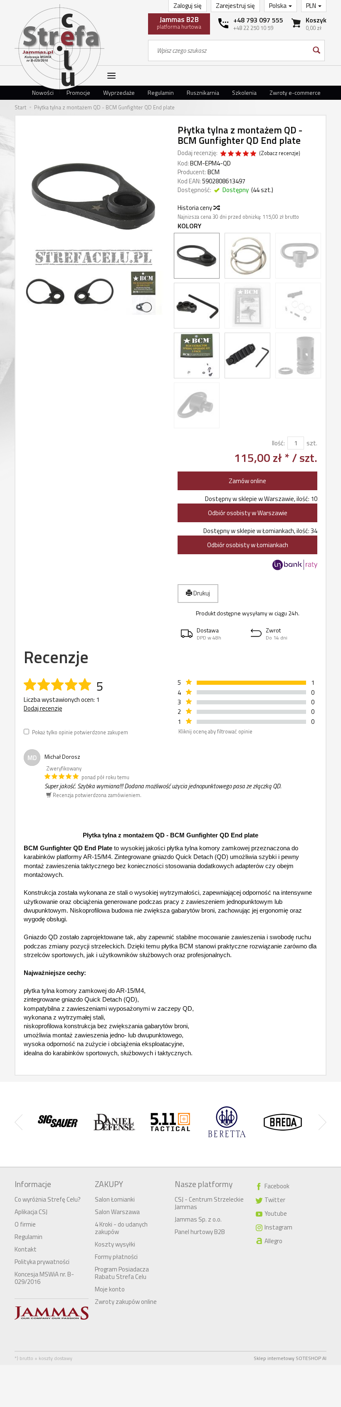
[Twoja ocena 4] (246, 154)
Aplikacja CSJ (31, 1212)
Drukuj (201, 593)
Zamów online (247, 481)
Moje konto (110, 1289)
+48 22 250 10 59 (253, 28)
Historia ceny (195, 207)
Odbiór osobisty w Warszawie (247, 513)
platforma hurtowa (179, 22)
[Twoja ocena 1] (223, 154)
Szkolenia (244, 92)
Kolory (189, 226)
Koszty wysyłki (115, 1244)
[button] (212, 633)
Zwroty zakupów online (126, 1301)
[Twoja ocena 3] (238, 154)
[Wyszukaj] (315, 50)
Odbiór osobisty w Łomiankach (247, 545)
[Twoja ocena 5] (253, 154)
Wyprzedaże (119, 92)
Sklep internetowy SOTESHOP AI (290, 1358)
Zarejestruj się (235, 5)
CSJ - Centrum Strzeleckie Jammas (209, 1203)
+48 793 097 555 (258, 20)
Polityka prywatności (42, 1261)
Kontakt (26, 1249)
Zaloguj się (187, 5)
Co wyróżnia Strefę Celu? (48, 1199)
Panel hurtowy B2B (200, 1232)
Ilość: (278, 443)
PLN (311, 5)
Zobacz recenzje (280, 153)
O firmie (25, 1224)
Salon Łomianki (115, 1199)
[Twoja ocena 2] (231, 154)
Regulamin (161, 92)
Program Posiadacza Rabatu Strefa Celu (122, 1272)
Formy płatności (116, 1256)
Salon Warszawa (117, 1212)
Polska (278, 5)
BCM (214, 172)
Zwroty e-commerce (295, 92)
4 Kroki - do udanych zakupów (121, 1228)
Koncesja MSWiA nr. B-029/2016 (44, 1277)
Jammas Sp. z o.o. (198, 1219)
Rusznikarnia (203, 92)
